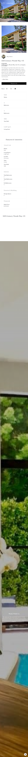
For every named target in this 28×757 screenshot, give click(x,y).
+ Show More (5, 79)
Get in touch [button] (14, 625)
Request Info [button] (14, 83)
